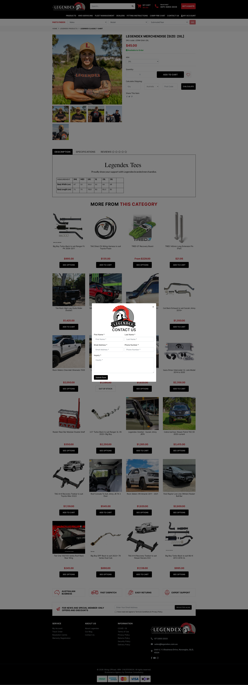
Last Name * (130, 334)
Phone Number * (132, 345)
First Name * (99, 334)
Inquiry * (97, 355)
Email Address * (100, 345)
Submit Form (101, 377)
